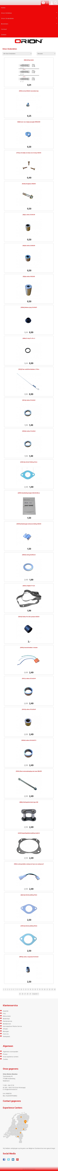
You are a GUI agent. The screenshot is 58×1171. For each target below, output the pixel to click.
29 (30, 994)
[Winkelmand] (43, 3)
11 (23, 989)
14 (30, 989)
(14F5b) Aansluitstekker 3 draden (29, 648)
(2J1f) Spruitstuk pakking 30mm (29, 926)
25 (20, 994)
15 (32, 989)
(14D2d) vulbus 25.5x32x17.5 (28, 740)
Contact (4, 29)
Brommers (4, 24)
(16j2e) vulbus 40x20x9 (29, 277)
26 (22, 994)
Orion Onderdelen (7, 18)
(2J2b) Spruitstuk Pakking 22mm (28, 462)
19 (42, 989)
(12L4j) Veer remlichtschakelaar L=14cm (28, 369)
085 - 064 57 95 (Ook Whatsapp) (15, 1087)
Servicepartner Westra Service (12, 1026)
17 (37, 989)
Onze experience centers (10, 1057)
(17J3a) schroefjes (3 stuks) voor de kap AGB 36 (28, 153)
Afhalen (5, 1029)
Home (3, 8)
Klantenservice (7, 1021)
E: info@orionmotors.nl (10, 1089)
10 (21, 989)
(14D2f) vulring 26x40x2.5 (28, 555)
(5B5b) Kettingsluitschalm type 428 (28, 802)
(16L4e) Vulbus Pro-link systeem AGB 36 (28, 617)
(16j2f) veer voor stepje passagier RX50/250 (28, 122)
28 (27, 994)
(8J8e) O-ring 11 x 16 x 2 (29, 338)
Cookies (5, 1059)
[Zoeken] (56, 4)
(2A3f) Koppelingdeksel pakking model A (29, 833)
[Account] (51, 4)
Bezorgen (6, 1031)
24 (54, 989)
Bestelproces (7, 1024)
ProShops (33, 1169)
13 (28, 989)
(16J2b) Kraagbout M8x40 (29, 184)
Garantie (5, 1011)
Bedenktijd (6, 1019)
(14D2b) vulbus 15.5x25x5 (28, 431)
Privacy (5, 1054)
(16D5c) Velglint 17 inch (29, 586)
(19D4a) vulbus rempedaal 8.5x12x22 (28, 957)
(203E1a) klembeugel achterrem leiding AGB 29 (29, 524)
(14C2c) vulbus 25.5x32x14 (29, 679)
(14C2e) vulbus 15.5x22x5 (28, 400)
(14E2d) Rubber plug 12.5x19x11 (29, 307)
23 (52, 989)
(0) (47, 3)
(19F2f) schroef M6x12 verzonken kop (29, 91)
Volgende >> (35, 994)
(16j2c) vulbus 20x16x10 (29, 215)
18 (39, 989)
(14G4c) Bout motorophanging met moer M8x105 (29, 771)
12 (25, 989)
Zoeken (3, 35)
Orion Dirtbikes (6, 13)
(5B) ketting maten (29, 60)
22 (49, 989)
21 (47, 989)
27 (25, 994)
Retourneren (7, 1016)
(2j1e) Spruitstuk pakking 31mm (29, 895)
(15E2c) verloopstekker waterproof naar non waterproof (29, 864)
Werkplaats (6, 1036)
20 (44, 989)
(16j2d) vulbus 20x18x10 (29, 246)
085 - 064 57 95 (9, 1085)
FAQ (4, 1013)
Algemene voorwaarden (10, 1052)
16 (35, 989)
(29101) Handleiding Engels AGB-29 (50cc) (29, 493)
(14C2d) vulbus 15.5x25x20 (29, 709)
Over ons (6, 1034)
